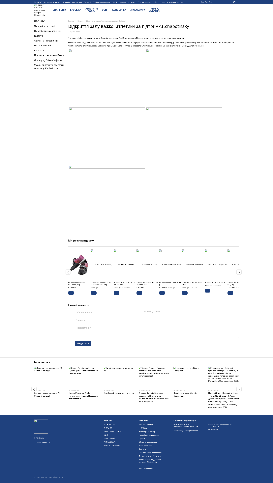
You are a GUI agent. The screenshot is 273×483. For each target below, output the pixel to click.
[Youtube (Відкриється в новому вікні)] (219, 2)
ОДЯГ (105, 10)
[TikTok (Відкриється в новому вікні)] (226, 2)
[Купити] (71, 293)
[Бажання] (178, 10)
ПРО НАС (38, 2)
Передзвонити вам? (181, 424)
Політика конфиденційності (149, 2)
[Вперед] (239, 272)
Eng (210, 2)
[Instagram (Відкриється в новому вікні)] (222, 2)
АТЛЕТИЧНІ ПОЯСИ (91, 10)
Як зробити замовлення (72, 2)
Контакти (132, 2)
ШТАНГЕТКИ (59, 10)
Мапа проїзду (213, 429)
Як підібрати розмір (52, 2)
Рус (206, 2)
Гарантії (87, 2)
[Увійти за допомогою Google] (168, 312)
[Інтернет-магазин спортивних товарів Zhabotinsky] (41, 426)
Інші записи (42, 362)
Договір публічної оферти (172, 2)
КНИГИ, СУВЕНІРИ (154, 10)
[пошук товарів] (171, 10)
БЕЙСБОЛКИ (119, 10)
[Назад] (68, 272)
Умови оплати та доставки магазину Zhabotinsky (150, 461)
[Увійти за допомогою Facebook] (163, 312)
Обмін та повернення (101, 2)
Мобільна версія (43, 442)
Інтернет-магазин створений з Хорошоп (48, 477)
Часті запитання (119, 2)
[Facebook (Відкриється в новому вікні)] (215, 2)
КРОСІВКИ (75, 10)
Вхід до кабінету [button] (146, 424)
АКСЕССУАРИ (137, 10)
